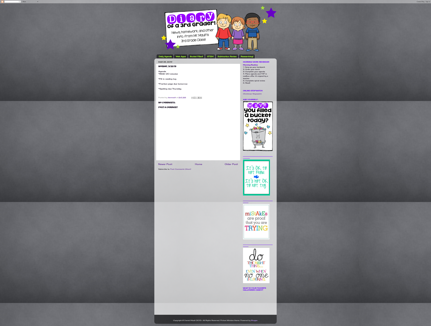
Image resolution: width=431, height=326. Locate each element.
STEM (210, 56)
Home (198, 164)
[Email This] (192, 98)
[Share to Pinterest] (201, 98)
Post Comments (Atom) (180, 169)
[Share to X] (197, 98)
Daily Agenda (165, 56)
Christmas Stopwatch (252, 94)
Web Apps (181, 56)
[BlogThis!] (194, 98)
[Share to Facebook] (199, 98)
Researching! (247, 56)
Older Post (231, 164)
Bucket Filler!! (196, 56)
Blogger (254, 320)
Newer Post (165, 164)
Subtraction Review (227, 56)
